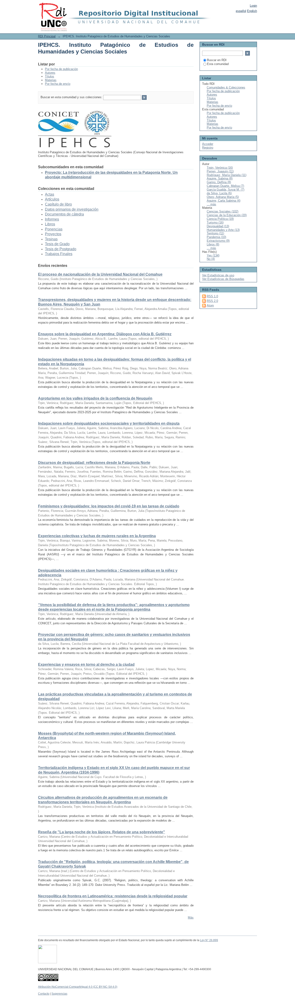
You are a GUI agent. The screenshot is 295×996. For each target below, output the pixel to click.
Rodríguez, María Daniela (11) (226, 175)
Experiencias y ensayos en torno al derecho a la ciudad (86, 664)
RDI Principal (47, 36)
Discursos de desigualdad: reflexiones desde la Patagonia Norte (94, 463)
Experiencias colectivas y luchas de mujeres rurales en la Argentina (97, 536)
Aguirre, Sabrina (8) (220, 178)
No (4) (211, 259)
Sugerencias (59, 993)
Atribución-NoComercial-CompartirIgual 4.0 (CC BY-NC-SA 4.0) (77, 986)
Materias (50, 80)
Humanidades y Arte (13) (223, 230)
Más (191, 917)
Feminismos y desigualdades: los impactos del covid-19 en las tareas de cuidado (108, 506)
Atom (210, 305)
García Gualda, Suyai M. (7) (225, 189)
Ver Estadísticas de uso (218, 275)
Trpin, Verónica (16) (220, 167)
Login (253, 5)
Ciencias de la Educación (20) (227, 215)
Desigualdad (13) (218, 226)
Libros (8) (213, 244)
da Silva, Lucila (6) (219, 193)
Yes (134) (213, 255)
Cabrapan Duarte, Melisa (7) (225, 186)
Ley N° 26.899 (209, 940)
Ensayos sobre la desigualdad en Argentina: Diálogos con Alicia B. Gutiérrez (104, 334)
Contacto (43, 993)
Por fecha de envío (57, 83)
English (252, 11)
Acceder (207, 144)
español (241, 11)
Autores (50, 72)
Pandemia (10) (216, 237)
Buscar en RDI (217, 60)
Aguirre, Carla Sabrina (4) (223, 200)
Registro (207, 147)
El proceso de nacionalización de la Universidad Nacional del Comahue (100, 274)
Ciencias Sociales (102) (222, 211)
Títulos (49, 76)
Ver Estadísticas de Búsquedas (223, 279)
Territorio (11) (215, 233)
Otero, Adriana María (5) (223, 197)
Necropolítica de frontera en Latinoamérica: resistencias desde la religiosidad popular (112, 896)
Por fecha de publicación (61, 69)
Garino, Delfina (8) (219, 182)
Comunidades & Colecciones (226, 87)
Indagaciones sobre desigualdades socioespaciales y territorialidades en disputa (109, 423)
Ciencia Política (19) (220, 219)
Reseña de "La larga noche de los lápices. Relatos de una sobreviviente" (101, 832)
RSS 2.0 (212, 301)
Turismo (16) (215, 222)
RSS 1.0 (212, 296)
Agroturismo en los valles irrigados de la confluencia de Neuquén (95, 398)
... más (211, 204)
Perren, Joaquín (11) (220, 171)
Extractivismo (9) (218, 240)
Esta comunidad (218, 64)
